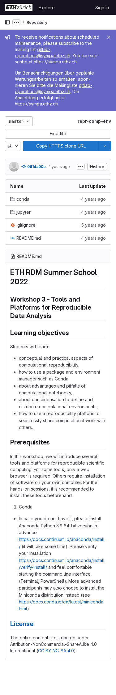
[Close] (108, 37)
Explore (47, 7)
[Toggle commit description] (81, 166)
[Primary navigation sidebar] (7, 22)
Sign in (102, 7)
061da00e (36, 166)
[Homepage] (18, 7)
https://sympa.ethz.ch (55, 61)
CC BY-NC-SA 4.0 (56, 650)
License (21, 624)
